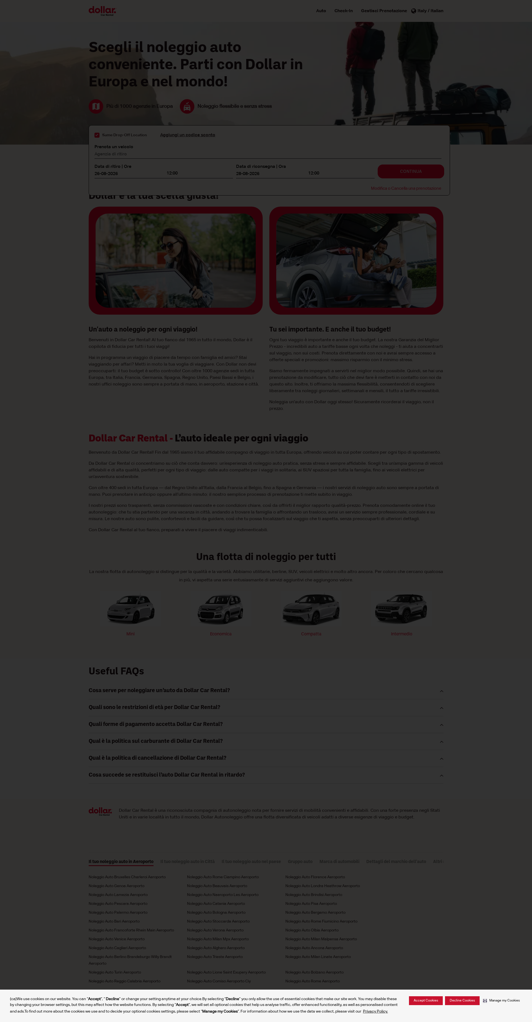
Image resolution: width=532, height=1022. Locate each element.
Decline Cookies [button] (462, 1000)
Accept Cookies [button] (426, 1000)
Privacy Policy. (375, 1011)
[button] (501, 1000)
